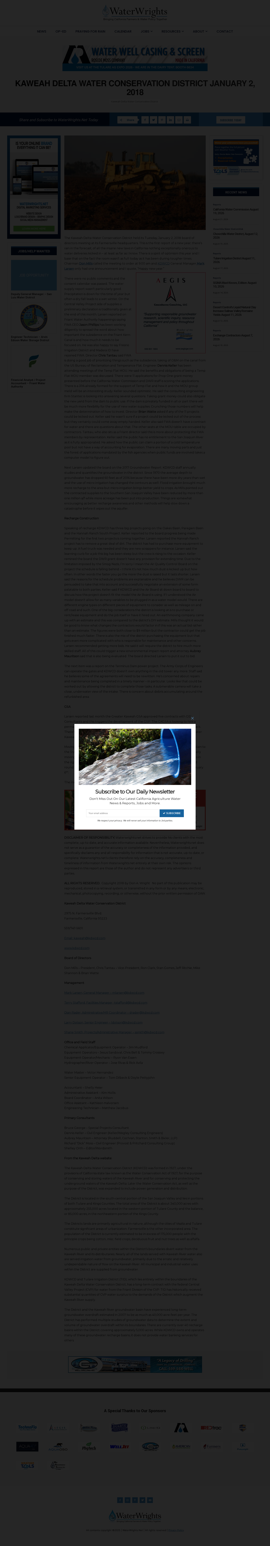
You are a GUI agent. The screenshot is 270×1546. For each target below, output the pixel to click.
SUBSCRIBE (173, 813)
